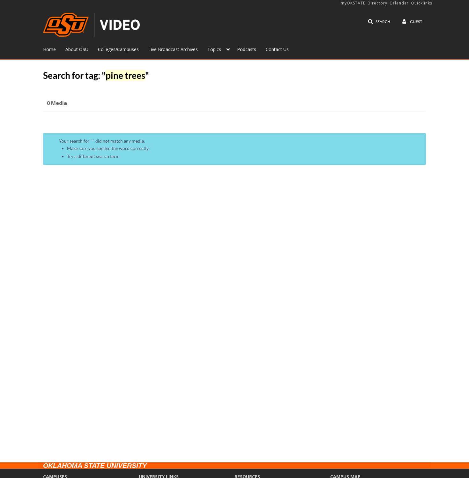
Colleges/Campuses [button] (118, 49)
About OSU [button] (76, 49)
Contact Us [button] (277, 49)
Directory (377, 3)
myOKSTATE (353, 3)
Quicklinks (421, 3)
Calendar (399, 3)
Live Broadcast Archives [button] (173, 49)
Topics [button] (214, 49)
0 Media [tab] (57, 103)
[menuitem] (54, 49)
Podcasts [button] (246, 49)
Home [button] (49, 49)
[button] (379, 21)
